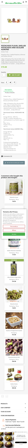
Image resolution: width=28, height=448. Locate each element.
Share (6, 82)
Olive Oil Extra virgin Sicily (14, 277)
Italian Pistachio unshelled (14, 250)
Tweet (10, 82)
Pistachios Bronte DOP (14, 357)
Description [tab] (8, 90)
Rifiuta (14, 230)
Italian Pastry (14, 384)
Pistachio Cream (14, 197)
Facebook (2, 396)
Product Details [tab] (10, 92)
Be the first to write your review (14, 163)
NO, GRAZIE (21, 444)
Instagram (7, 396)
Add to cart (14, 75)
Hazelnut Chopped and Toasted (14, 330)
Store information (7, 415)
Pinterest (14, 82)
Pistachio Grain (14, 304)
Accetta (14, 234)
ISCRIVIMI (21, 442)
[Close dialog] (27, 433)
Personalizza (14, 226)
